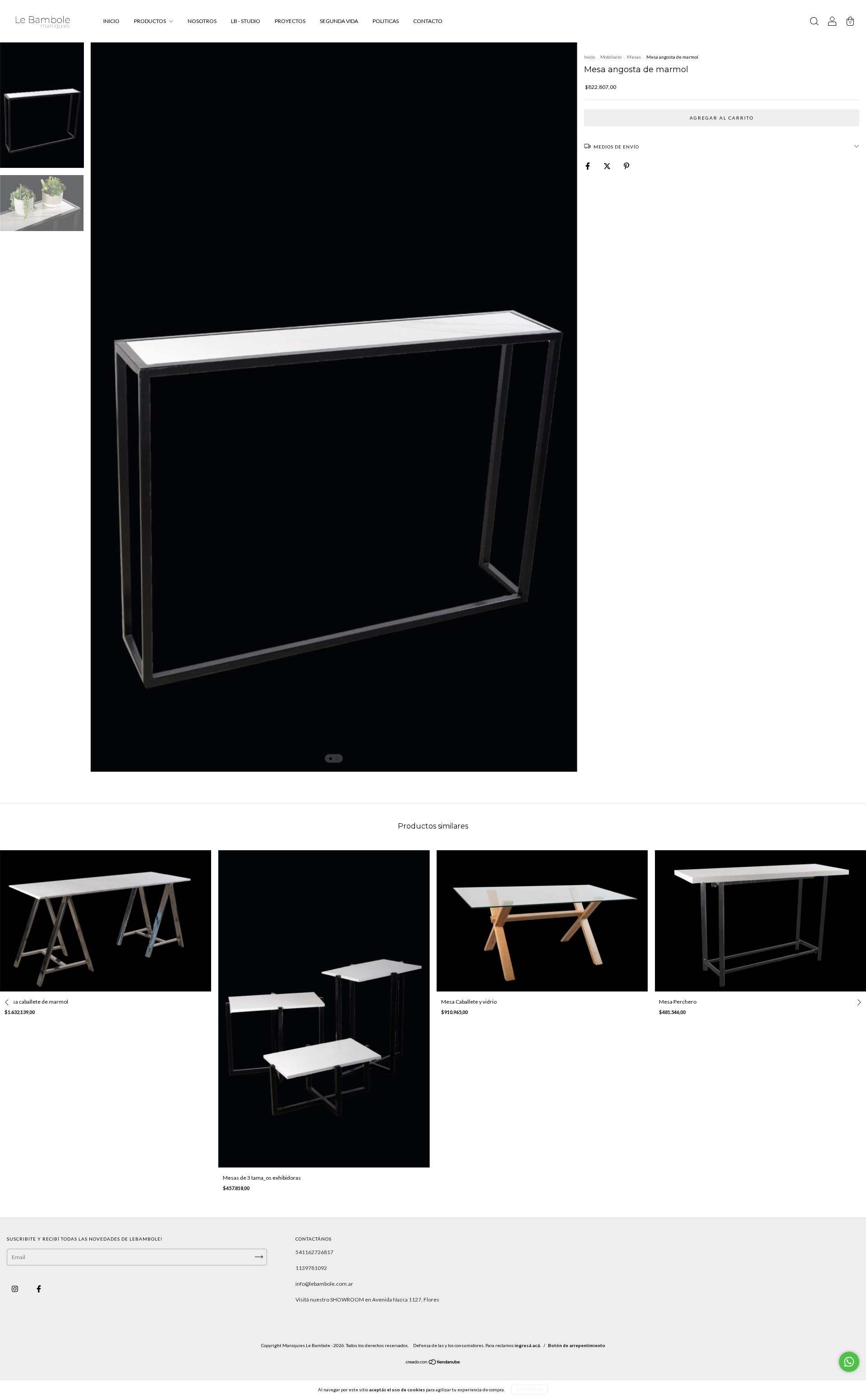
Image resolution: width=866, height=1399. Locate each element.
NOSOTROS (202, 21)
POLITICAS (386, 21)
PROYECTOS (290, 21)
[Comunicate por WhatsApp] (849, 1362)
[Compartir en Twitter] (607, 165)
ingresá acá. (528, 1345)
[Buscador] (814, 22)
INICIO (111, 21)
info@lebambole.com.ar (324, 1283)
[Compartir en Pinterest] (626, 165)
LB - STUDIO (245, 21)
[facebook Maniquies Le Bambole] (39, 1288)
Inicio (589, 57)
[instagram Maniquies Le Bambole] (15, 1288)
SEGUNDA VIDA (339, 21)
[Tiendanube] (433, 1362)
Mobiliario (611, 57)
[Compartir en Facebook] (588, 165)
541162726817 (314, 1252)
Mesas (634, 57)
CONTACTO (427, 21)
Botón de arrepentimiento (576, 1345)
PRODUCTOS (150, 21)
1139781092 (311, 1268)
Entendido (529, 1389)
